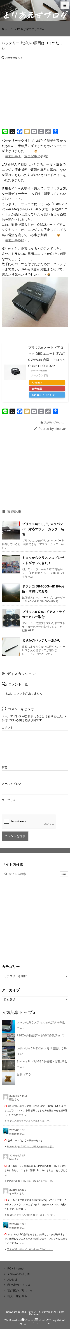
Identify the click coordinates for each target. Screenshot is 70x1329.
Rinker (44, 371)
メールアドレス (12, 783)
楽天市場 (37, 388)
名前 (4, 767)
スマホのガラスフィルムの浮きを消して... (29, 1121)
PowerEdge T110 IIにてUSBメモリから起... (30, 1146)
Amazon (37, 382)
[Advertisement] (32, 98)
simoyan (61, 429)
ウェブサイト (10, 800)
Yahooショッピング (43, 394)
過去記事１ (13, 156)
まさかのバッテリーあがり (41, 640)
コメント (7, 727)
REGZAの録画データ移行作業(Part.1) (40, 1035)
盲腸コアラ (24, 1074)
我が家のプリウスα (32, 29)
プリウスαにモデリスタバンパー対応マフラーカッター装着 (43, 529)
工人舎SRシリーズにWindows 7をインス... (30, 1249)
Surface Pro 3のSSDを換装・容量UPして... (31, 1215)
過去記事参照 (14, 240)
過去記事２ (32, 156)
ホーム (9, 29)
